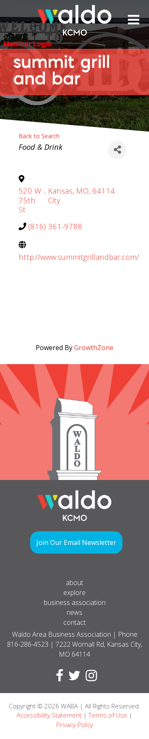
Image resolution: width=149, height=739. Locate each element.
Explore (74, 592)
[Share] (117, 150)
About (74, 582)
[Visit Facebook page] (58, 677)
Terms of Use (108, 715)
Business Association (75, 602)
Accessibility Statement (49, 715)
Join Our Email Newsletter (76, 542)
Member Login (27, 43)
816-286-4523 (27, 644)
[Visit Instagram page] (89, 677)
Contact (74, 622)
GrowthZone (93, 347)
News (74, 612)
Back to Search (39, 136)
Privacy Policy (74, 724)
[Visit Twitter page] (73, 677)
